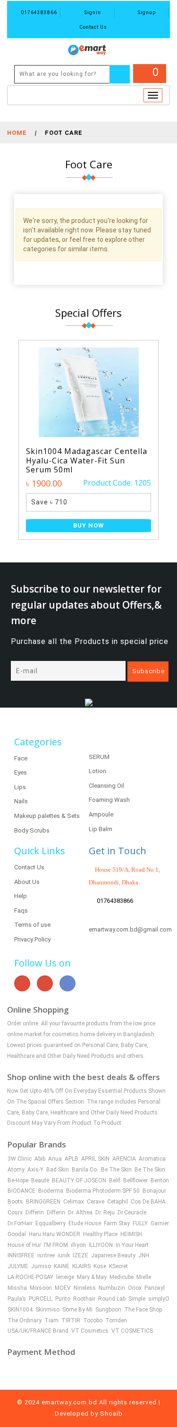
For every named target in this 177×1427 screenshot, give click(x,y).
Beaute (40, 1180)
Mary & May (92, 1277)
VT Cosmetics (90, 1331)
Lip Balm (100, 829)
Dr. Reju (105, 1212)
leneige (65, 1277)
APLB (71, 1158)
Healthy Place (100, 1234)
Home (17, 132)
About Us (27, 881)
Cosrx (15, 1212)
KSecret (118, 1266)
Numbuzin (112, 1288)
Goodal (17, 1234)
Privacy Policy (32, 939)
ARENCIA (124, 1158)
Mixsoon (41, 1288)
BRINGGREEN (43, 1201)
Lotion (97, 771)
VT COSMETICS (132, 1331)
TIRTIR (70, 1320)
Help (20, 895)
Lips (20, 787)
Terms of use (32, 924)
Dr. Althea (80, 1212)
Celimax (73, 1201)
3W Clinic (20, 1158)
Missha (17, 1288)
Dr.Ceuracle (132, 1212)
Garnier (160, 1223)
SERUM (99, 756)
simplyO (158, 1298)
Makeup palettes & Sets (47, 815)
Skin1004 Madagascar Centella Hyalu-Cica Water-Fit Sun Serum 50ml (86, 460)
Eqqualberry (50, 1223)
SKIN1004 (20, 1309)
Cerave (95, 1201)
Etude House (84, 1223)
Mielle (143, 1277)
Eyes (20, 772)
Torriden (116, 1320)
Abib (39, 1158)
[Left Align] (120, 74)
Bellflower (135, 1180)
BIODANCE (21, 1191)
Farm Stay (117, 1223)
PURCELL (40, 1298)
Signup (146, 12)
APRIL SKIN (95, 1158)
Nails (21, 801)
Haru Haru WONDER (54, 1234)
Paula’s (17, 1298)
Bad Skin (57, 1169)
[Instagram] (45, 983)
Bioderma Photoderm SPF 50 (103, 1191)
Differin (34, 1212)
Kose (99, 1266)
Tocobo (92, 1320)
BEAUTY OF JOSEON (79, 1180)
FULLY (140, 1223)
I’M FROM (56, 1245)
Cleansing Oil (106, 785)
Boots (15, 1201)
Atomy (16, 1169)
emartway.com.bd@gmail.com (130, 929)
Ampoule (101, 814)
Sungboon (108, 1309)
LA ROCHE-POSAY (30, 1277)
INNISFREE (21, 1255)
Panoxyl (154, 1288)
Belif (114, 1180)
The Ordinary (25, 1320)
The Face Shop (143, 1309)
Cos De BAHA (148, 1201)
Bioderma (50, 1191)
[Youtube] (22, 983)
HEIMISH (131, 1234)
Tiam (51, 1320)
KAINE (61, 1266)
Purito (62, 1298)
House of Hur (24, 1245)
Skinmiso (47, 1309)
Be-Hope (18, 1180)
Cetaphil (117, 1201)
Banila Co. (85, 1169)
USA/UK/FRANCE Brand (38, 1331)
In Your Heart (132, 1245)
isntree (46, 1255)
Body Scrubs (32, 830)
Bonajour (154, 1191)
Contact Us (92, 27)
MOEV (63, 1288)
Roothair (84, 1298)
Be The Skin (116, 1169)
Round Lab (112, 1298)
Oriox (135, 1288)
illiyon (78, 1245)
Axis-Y (35, 1169)
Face (20, 758)
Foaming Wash (109, 799)
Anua (55, 1158)
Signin (92, 12)
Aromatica (152, 1158)
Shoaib (111, 1413)
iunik (64, 1255)
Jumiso (41, 1266)
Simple (136, 1298)
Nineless (85, 1288)
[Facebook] (67, 983)
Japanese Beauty (113, 1255)
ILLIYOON (101, 1245)
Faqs (21, 910)
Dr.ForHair (20, 1223)
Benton (160, 1180)
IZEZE (80, 1255)
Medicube (122, 1277)
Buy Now (88, 525)
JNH (143, 1255)
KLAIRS (81, 1266)
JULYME (18, 1266)
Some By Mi (77, 1309)
